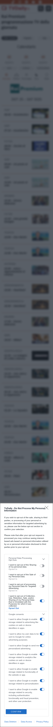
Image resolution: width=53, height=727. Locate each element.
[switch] (42, 565)
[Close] (47, 508)
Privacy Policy (42, 722)
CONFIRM (16, 712)
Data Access (26, 722)
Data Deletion (10, 722)
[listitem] (26, 559)
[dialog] (26, 615)
